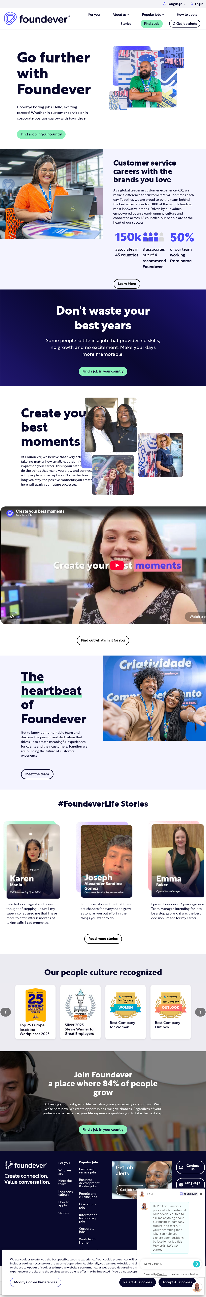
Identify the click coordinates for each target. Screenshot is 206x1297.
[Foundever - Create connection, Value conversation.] (27, 1165)
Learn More (127, 283)
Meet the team (37, 774)
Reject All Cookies (137, 1282)
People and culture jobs (88, 1195)
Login (199, 4)
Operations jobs (87, 1206)
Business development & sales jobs (89, 1183)
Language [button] (175, 4)
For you (94, 14)
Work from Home (87, 1241)
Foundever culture (66, 1193)
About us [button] (120, 14)
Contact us (192, 1167)
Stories (126, 23)
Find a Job (151, 23)
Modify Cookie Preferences (35, 1282)
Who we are (64, 1172)
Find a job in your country (41, 134)
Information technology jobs (88, 1218)
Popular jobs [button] (152, 14)
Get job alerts (186, 23)
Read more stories (103, 938)
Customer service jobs (87, 1171)
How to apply (187, 14)
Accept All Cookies (177, 1282)
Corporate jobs (86, 1230)
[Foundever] (37, 18)
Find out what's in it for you (103, 640)
